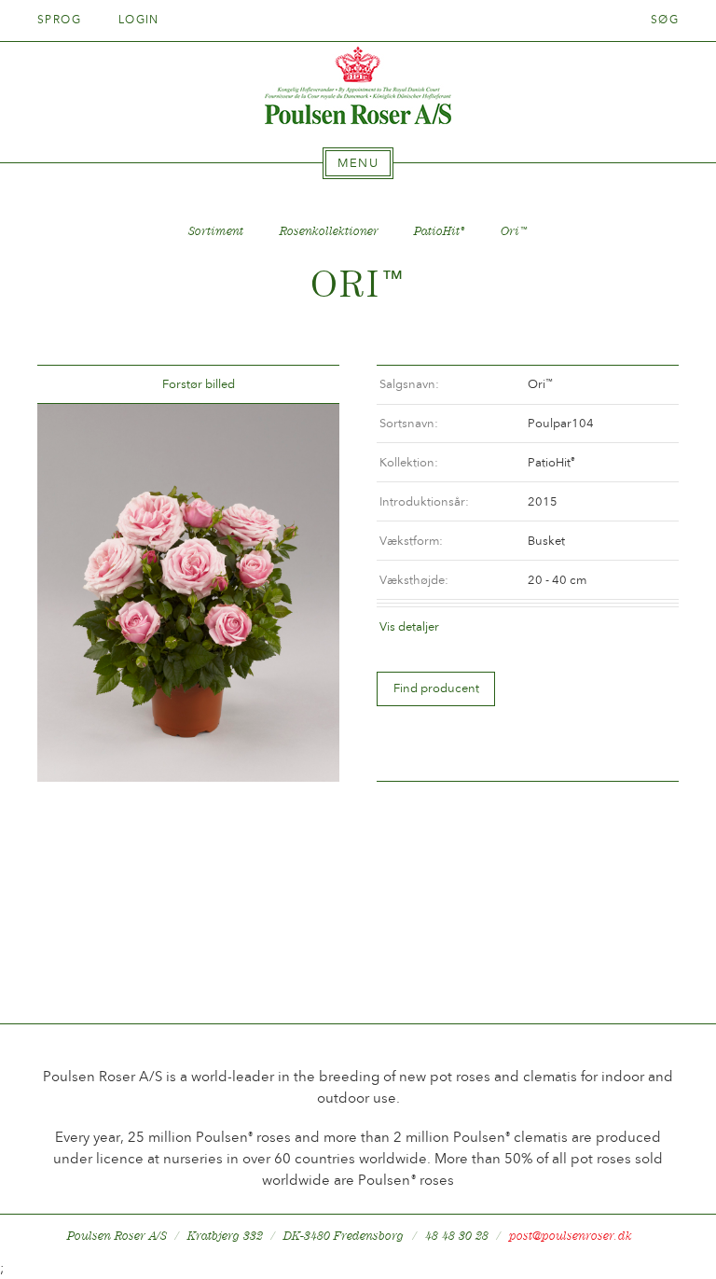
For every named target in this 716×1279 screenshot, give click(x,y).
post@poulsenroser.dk (570, 1236)
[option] (188, 593)
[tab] (358, 163)
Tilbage (74, 385)
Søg (665, 19)
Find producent (436, 688)
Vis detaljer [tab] (409, 626)
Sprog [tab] (61, 19)
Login (138, 19)
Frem (303, 385)
